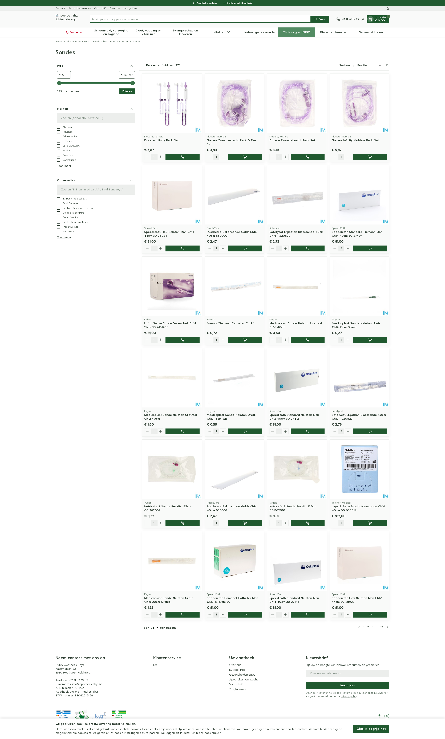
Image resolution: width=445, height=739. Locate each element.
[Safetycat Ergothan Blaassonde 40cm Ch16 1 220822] (297, 194)
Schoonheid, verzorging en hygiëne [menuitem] (112, 32)
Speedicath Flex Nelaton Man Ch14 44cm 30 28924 (169, 234)
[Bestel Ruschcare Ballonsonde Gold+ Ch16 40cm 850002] (245, 248)
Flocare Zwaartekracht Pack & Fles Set (231, 142)
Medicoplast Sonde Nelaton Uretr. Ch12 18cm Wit (231, 417)
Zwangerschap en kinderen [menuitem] (188, 32)
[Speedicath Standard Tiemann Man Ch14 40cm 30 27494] (359, 194)
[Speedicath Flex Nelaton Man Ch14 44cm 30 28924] (172, 194)
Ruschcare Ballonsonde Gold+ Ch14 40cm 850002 (232, 508)
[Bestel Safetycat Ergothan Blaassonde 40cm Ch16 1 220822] (308, 248)
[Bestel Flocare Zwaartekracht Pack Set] (308, 157)
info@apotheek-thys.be (87, 684)
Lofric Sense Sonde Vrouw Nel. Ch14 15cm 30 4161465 (170, 325)
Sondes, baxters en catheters (110, 41)
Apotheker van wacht (243, 679)
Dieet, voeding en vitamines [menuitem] (151, 32)
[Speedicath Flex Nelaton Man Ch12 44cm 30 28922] (359, 561)
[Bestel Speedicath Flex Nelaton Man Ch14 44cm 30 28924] (182, 248)
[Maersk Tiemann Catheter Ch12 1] (234, 286)
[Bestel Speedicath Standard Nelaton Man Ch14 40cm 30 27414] (308, 615)
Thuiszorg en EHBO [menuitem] (299, 33)
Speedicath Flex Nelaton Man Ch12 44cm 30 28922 (357, 600)
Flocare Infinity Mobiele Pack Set (355, 140)
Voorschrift (100, 8)
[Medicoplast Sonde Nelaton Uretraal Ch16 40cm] (297, 286)
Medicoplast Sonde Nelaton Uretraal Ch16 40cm (295, 325)
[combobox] (200, 19)
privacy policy (349, 696)
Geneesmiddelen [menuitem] (374, 33)
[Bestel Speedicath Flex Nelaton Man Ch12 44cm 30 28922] (370, 615)
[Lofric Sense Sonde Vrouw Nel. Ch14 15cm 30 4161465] (172, 286)
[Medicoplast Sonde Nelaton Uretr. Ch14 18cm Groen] (359, 286)
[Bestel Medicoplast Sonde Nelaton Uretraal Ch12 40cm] (182, 431)
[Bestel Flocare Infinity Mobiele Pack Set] (370, 157)
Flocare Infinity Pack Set (161, 140)
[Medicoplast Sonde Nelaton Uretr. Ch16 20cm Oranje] (172, 561)
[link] (359, 627)
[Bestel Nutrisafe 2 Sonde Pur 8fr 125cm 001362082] (308, 523)
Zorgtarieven (237, 689)
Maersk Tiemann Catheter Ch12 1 (230, 323)
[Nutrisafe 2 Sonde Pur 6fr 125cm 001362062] (172, 469)
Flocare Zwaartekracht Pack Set (292, 140)
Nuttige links (130, 8)
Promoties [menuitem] (76, 32)
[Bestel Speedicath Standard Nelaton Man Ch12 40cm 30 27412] (308, 431)
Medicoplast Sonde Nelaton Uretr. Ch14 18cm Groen (356, 325)
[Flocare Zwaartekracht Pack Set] (297, 103)
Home (59, 41)
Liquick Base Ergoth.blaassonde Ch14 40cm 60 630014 (358, 508)
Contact (60, 8)
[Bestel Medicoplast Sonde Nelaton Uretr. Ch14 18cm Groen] (370, 340)
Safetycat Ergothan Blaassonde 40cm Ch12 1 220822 (359, 417)
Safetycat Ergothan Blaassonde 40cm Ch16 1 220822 (296, 234)
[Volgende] (387, 627)
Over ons (115, 8)
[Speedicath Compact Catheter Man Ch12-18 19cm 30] (234, 561)
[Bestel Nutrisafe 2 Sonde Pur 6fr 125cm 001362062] (182, 523)
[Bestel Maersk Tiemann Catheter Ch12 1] (245, 340)
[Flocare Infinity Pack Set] (172, 103)
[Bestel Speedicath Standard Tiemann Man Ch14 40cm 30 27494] (370, 248)
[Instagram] (386, 716)
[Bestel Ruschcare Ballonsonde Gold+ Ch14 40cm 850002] (245, 523)
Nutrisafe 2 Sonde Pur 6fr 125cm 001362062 (167, 508)
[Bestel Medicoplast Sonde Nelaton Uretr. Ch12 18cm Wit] (245, 431)
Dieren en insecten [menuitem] (336, 33)
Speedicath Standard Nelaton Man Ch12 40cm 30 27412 (294, 417)
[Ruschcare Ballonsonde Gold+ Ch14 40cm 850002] (234, 469)
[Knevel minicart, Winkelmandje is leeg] (370, 19)
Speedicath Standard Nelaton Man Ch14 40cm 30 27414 (294, 600)
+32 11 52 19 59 (78, 680)
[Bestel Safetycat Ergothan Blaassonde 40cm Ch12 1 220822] (370, 431)
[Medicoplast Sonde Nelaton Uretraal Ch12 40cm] (172, 377)
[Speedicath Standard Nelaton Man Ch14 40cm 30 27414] (297, 561)
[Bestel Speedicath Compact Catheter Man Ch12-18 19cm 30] (245, 615)
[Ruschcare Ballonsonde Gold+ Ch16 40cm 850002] (234, 194)
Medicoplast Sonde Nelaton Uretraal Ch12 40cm (170, 417)
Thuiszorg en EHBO (78, 41)
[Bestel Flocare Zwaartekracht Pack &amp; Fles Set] (245, 157)
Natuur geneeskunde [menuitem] (261, 33)
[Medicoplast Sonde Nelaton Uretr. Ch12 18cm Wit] (234, 377)
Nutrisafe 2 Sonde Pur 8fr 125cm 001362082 (292, 508)
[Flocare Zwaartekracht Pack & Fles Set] (234, 103)
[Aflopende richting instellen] (387, 65)
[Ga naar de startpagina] (69, 19)
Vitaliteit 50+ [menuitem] (227, 33)
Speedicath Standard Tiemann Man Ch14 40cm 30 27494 (357, 234)
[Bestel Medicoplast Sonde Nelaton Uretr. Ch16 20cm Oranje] (182, 615)
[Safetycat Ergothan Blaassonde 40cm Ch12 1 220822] (359, 377)
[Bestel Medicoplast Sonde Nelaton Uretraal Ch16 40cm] (308, 340)
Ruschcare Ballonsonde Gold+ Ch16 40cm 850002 (232, 234)
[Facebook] (379, 716)
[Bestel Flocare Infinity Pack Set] (182, 157)
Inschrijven (347, 685)
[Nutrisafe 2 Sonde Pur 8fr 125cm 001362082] (297, 469)
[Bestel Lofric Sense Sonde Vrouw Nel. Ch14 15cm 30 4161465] (182, 340)
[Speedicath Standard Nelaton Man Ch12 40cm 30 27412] (297, 377)
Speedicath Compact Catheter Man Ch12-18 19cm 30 (232, 600)
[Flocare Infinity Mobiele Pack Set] (359, 103)
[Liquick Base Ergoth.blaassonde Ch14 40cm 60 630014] (359, 469)
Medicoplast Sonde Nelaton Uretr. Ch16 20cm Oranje (168, 600)
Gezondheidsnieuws (79, 8)
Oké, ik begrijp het (371, 728)
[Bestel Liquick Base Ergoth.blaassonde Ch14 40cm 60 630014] (370, 523)
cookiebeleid (213, 733)
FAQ (156, 665)
